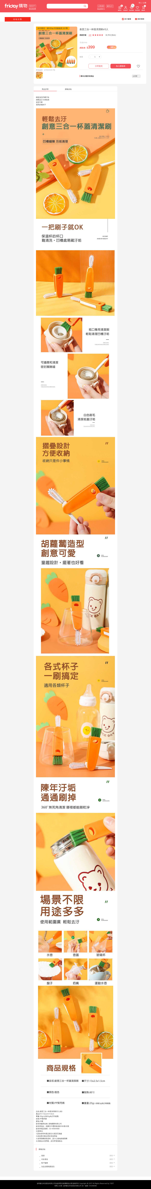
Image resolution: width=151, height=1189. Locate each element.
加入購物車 (120, 66)
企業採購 (101, 6)
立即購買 (99, 66)
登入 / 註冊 (142, 3)
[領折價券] (139, 19)
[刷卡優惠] (126, 19)
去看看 (135, 76)
